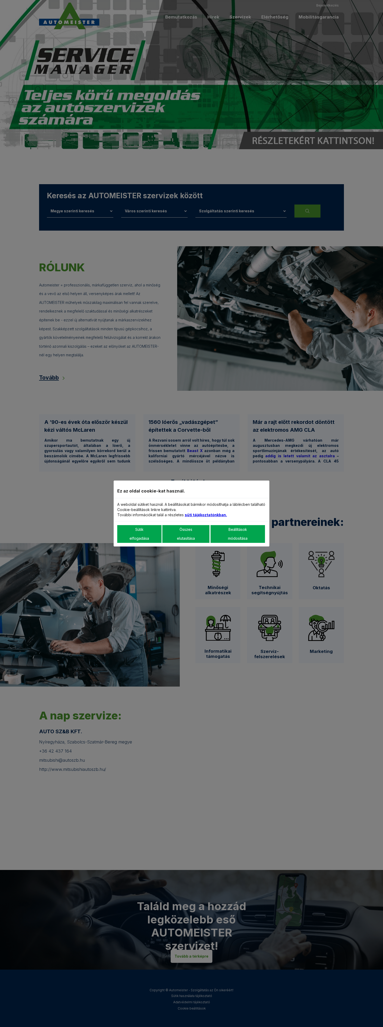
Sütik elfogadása (139, 533)
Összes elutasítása (186, 533)
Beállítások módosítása (238, 533)
